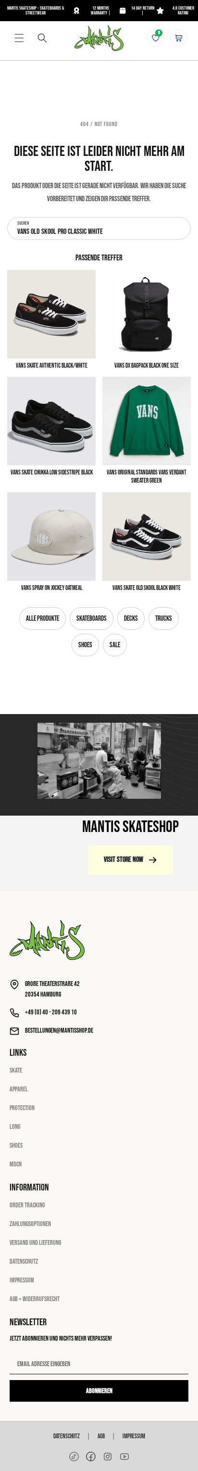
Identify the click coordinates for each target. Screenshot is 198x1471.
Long (15, 1127)
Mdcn (16, 1164)
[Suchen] (42, 38)
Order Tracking (27, 1205)
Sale (115, 645)
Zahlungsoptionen (30, 1224)
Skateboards (91, 618)
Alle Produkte (42, 618)
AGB (101, 1436)
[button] (19, 38)
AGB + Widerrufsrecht (35, 1299)
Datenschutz (24, 1261)
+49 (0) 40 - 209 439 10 (51, 1012)
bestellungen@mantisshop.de (59, 1030)
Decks (131, 618)
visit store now (123, 859)
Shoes (85, 645)
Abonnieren (99, 1391)
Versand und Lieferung (35, 1243)
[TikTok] (74, 1456)
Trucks (163, 618)
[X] (107, 1456)
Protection (22, 1108)
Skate (16, 1070)
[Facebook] (91, 1456)
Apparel (19, 1089)
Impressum (22, 1280)
